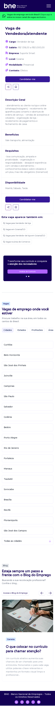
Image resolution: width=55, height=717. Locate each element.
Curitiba (8, 344)
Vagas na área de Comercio (18, 242)
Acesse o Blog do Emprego (15, 593)
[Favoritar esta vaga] (16, 87)
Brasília (7, 499)
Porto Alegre (10, 437)
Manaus (8, 468)
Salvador (8, 406)
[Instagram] (27, 702)
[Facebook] (22, 702)
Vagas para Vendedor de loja (18, 223)
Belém (7, 427)
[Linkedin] (16, 702)
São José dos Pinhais (15, 365)
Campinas (9, 386)
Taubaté (8, 479)
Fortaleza (9, 458)
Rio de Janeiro (11, 448)
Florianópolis (11, 520)
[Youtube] (38, 702)
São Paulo (9, 396)
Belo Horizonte (12, 355)
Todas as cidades (13, 541)
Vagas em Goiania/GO (15, 229)
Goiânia (8, 417)
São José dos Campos (15, 530)
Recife (7, 510)
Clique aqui (45, 14)
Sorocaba (9, 489)
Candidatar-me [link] (27, 79)
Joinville (8, 375)
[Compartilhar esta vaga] (8, 87)
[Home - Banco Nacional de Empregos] (15, 6)
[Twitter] (33, 702)
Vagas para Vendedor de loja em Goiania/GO (25, 235)
